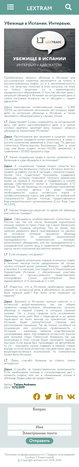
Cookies (30, 457)
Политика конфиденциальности (24, 454)
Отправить (39, 441)
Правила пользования (60, 454)
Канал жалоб (46, 457)
